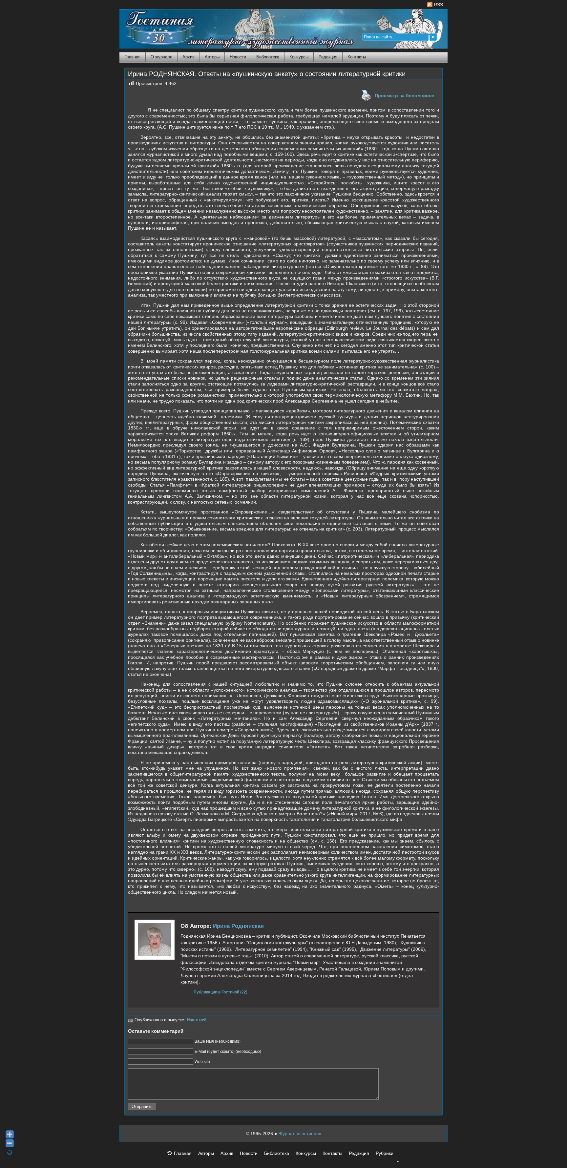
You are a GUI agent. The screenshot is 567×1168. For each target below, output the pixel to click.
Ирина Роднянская (238, 926)
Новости (238, 56)
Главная (132, 56)
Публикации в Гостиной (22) (220, 992)
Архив (188, 56)
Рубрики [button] (384, 1153)
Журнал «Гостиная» (300, 1133)
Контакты (356, 56)
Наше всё (196, 1020)
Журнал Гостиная (152, 27)
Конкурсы (298, 56)
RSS (437, 4)
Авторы (212, 56)
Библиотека (267, 56)
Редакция (328, 56)
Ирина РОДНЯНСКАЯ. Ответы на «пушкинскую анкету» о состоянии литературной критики (267, 73)
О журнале (161, 56)
